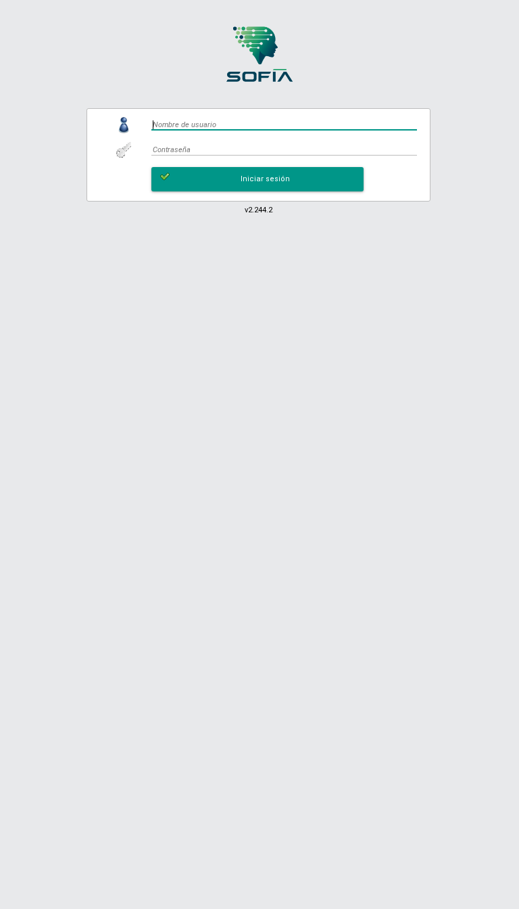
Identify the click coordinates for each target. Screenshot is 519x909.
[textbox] (284, 125)
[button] (257, 179)
